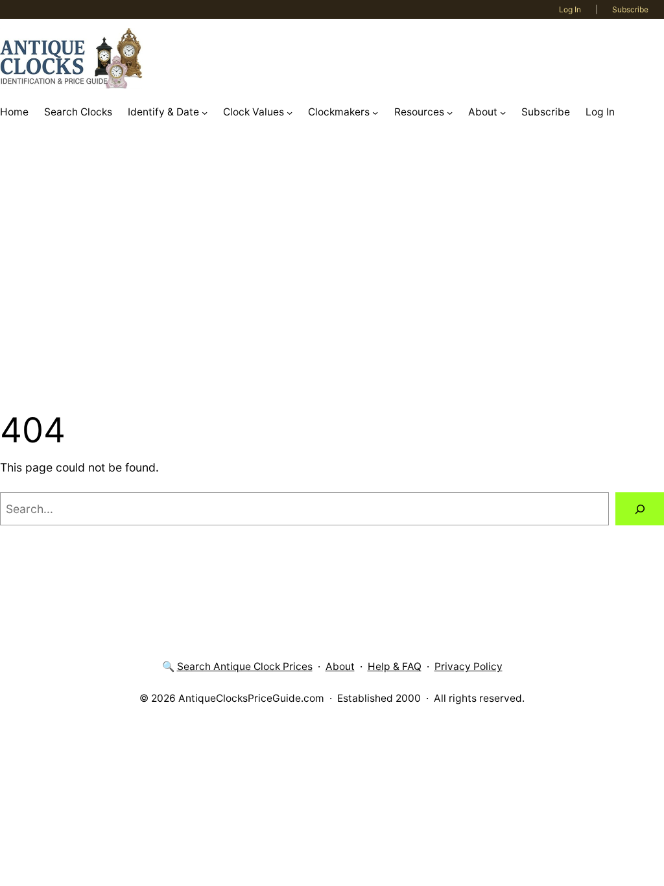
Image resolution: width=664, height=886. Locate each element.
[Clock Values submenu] (289, 112)
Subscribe (630, 9)
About (340, 666)
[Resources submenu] (450, 112)
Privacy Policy (468, 666)
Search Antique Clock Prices (245, 666)
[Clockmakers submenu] (375, 112)
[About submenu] (503, 112)
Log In (570, 9)
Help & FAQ (394, 666)
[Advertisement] (332, 267)
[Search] (639, 508)
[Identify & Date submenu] (205, 112)
